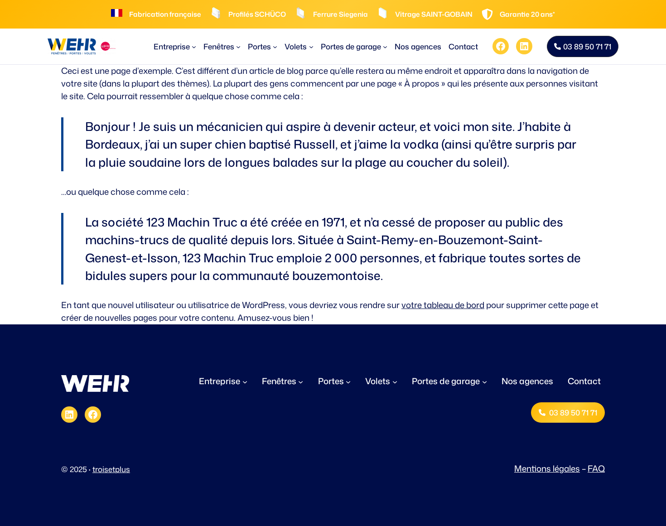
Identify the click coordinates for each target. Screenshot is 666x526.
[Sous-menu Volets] (311, 46)
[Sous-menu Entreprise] (194, 46)
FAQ (596, 468)
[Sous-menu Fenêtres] (238, 46)
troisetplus (111, 469)
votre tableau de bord (442, 305)
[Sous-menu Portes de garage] (385, 46)
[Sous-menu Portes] (275, 46)
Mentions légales (547, 468)
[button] (582, 46)
